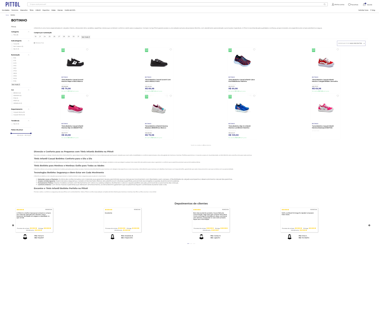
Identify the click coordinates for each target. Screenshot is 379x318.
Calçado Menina (19, 112)
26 (14, 68)
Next (369, 225)
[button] (21, 109)
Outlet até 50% (70, 10)
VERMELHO (17, 103)
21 (14, 60)
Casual (16, 44)
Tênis (31, 10)
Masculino (24, 10)
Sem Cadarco (18, 46)
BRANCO (17, 93)
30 (15, 78)
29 (15, 76)
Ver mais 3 (16, 84)
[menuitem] (363, 10)
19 (14, 58)
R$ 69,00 (20, 135)
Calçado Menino (19, 114)
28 (15, 73)
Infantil (38, 10)
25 (14, 65)
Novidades (5, 10)
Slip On (16, 49)
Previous (13, 225)
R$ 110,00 (27, 135)
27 (15, 70)
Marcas (60, 10)
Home (7, 15)
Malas (53, 10)
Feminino (14, 10)
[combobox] (177, 4)
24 (14, 63)
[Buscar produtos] (325, 4)
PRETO (16, 100)
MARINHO (17, 95)
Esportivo (46, 10)
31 (14, 81)
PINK (15, 98)
